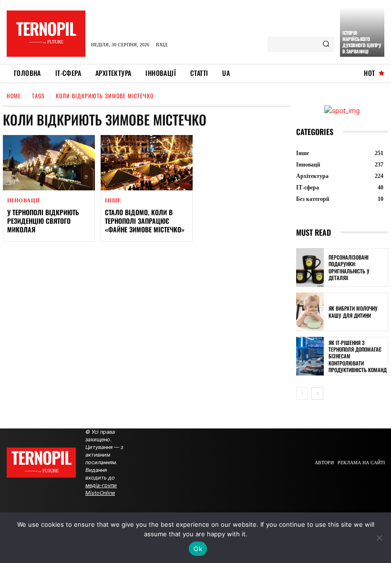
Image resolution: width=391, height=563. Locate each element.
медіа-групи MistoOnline (101, 489)
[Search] (326, 44)
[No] (379, 537)
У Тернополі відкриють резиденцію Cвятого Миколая (43, 220)
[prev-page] (302, 393)
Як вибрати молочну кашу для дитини (353, 311)
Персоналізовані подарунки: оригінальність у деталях (349, 267)
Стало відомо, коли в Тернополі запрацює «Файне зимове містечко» (145, 220)
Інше (113, 200)
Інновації (23, 200)
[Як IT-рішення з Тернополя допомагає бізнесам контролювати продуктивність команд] (310, 356)
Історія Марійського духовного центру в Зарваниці (361, 42)
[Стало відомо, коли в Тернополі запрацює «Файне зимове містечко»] (147, 162)
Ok (198, 549)
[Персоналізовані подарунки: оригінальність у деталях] (310, 267)
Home (14, 96)
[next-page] (317, 393)
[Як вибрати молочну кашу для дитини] (310, 311)
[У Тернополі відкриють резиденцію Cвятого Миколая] (49, 162)
